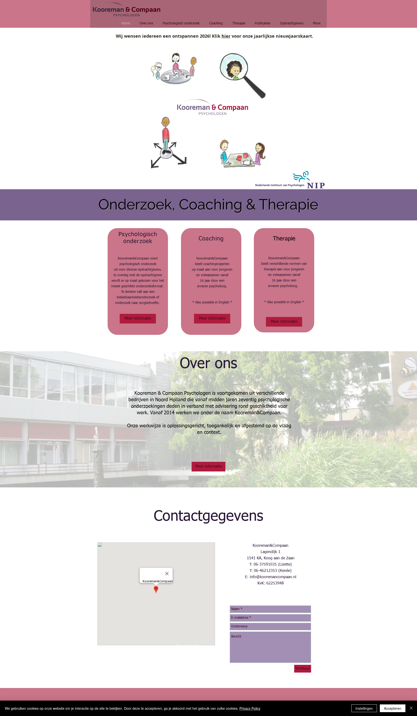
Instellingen (364, 708)
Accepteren (392, 708)
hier (226, 36)
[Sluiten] (411, 708)
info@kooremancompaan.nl (273, 577)
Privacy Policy (249, 708)
